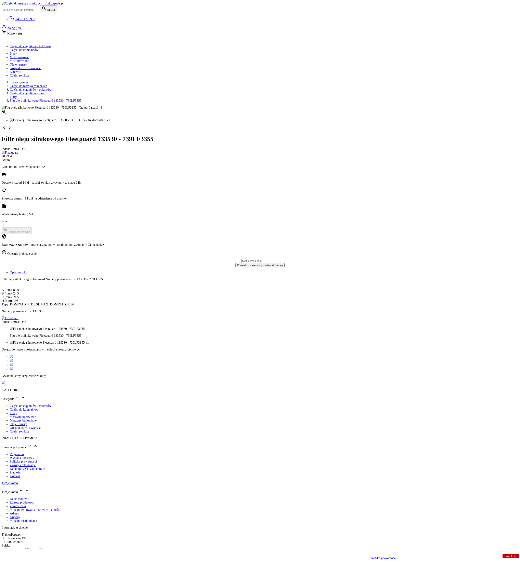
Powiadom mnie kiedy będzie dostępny (260, 265)
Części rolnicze (19, 75)
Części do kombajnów (24, 50)
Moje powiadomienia (23, 520)
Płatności (15, 472)
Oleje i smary (18, 64)
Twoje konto (10, 483)
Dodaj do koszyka (16, 230)
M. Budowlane (19, 61)
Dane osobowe (19, 498)
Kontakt (15, 476)
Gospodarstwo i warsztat (25, 68)
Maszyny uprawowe (23, 416)
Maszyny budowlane (23, 420)
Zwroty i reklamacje (23, 465)
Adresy (14, 513)
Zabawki (15, 71)
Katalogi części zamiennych (28, 468)
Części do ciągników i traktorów (30, 46)
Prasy (13, 53)
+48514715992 (22, 19)
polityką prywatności (383, 558)
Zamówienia (18, 506)
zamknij (511, 556)
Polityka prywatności (23, 461)
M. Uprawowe (19, 57)
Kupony (15, 517)
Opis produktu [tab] (19, 272)
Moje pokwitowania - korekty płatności (35, 509)
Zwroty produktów (22, 502)
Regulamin (17, 454)
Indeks (6, 149)
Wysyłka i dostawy (22, 457)
